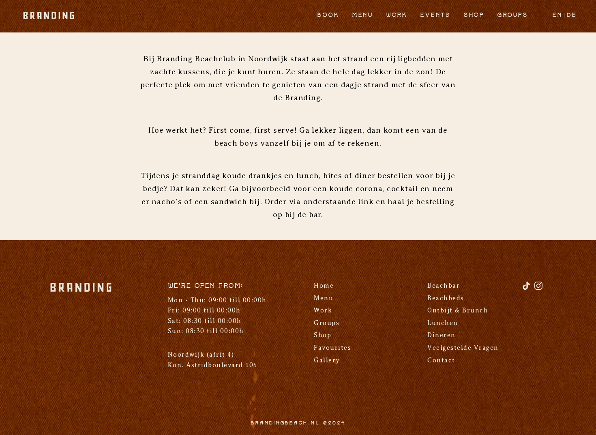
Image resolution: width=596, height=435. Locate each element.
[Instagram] (538, 288)
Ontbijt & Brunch (457, 310)
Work (396, 15)
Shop (473, 15)
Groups (512, 15)
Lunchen (442, 323)
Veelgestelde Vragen (463, 347)
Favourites (332, 347)
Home (324, 285)
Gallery (327, 360)
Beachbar (443, 285)
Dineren (441, 335)
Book (328, 15)
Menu (362, 15)
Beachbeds (445, 298)
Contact (441, 360)
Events (435, 15)
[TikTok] (527, 288)
